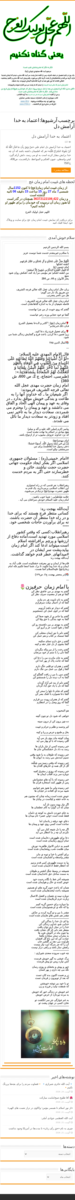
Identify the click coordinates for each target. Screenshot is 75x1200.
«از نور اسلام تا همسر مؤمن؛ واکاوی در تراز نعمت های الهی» (40, 1107)
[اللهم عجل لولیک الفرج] (37, 32)
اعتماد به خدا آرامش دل (51, 136)
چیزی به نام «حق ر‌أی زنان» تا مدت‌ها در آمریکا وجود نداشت (41, 1128)
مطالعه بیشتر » (61, 170)
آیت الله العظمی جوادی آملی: (57, 1118)
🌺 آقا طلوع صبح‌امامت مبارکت (56, 1097)
